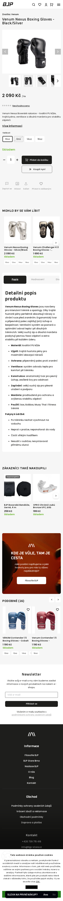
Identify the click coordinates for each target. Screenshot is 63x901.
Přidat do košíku (39, 160)
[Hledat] (33, 4)
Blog (31, 777)
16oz (27, 262)
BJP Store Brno (31, 760)
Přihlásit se (31, 703)
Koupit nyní (39, 169)
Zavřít (54, 196)
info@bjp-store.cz (31, 847)
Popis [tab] (15, 279)
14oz (20, 262)
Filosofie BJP (31, 580)
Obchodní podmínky (31, 816)
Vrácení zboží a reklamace (31, 811)
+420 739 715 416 (31, 841)
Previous (52, 599)
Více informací (12, 126)
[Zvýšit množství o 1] (17, 159)
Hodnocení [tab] (37, 279)
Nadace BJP (31, 766)
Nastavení (31, 887)
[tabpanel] (17, 630)
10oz (7, 262)
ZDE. (38, 881)
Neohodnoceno (21, 106)
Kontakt (31, 783)
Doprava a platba (31, 822)
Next (58, 599)
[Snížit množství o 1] (4, 159)
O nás (31, 771)
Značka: (10, 14)
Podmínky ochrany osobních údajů (31, 805)
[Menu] (59, 4)
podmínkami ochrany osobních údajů (31, 714)
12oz (14, 262)
